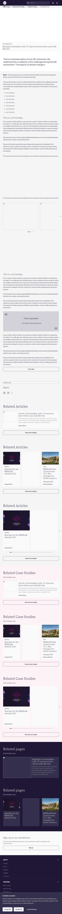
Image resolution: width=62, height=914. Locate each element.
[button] (48, 3)
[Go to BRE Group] (4, 3)
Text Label (31, 369)
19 (51, 728)
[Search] (28, 3)
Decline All (19, 909)
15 (42, 728)
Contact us (6, 876)
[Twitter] (12, 393)
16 (45, 728)
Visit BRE (5, 873)
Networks (5, 870)
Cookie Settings (32, 909)
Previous (1, 216)
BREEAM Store (7, 892)
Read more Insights (31, 432)
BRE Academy (7, 885)
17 (47, 728)
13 (38, 728)
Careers (5, 863)
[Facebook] (4, 393)
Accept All (7, 909)
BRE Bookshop (7, 889)
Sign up (31, 848)
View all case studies (31, 602)
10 (31, 728)
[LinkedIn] (8, 393)
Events (5, 866)
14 (40, 728)
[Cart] (53, 3)
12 (35, 728)
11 (33, 728)
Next (60, 216)
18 (49, 728)
